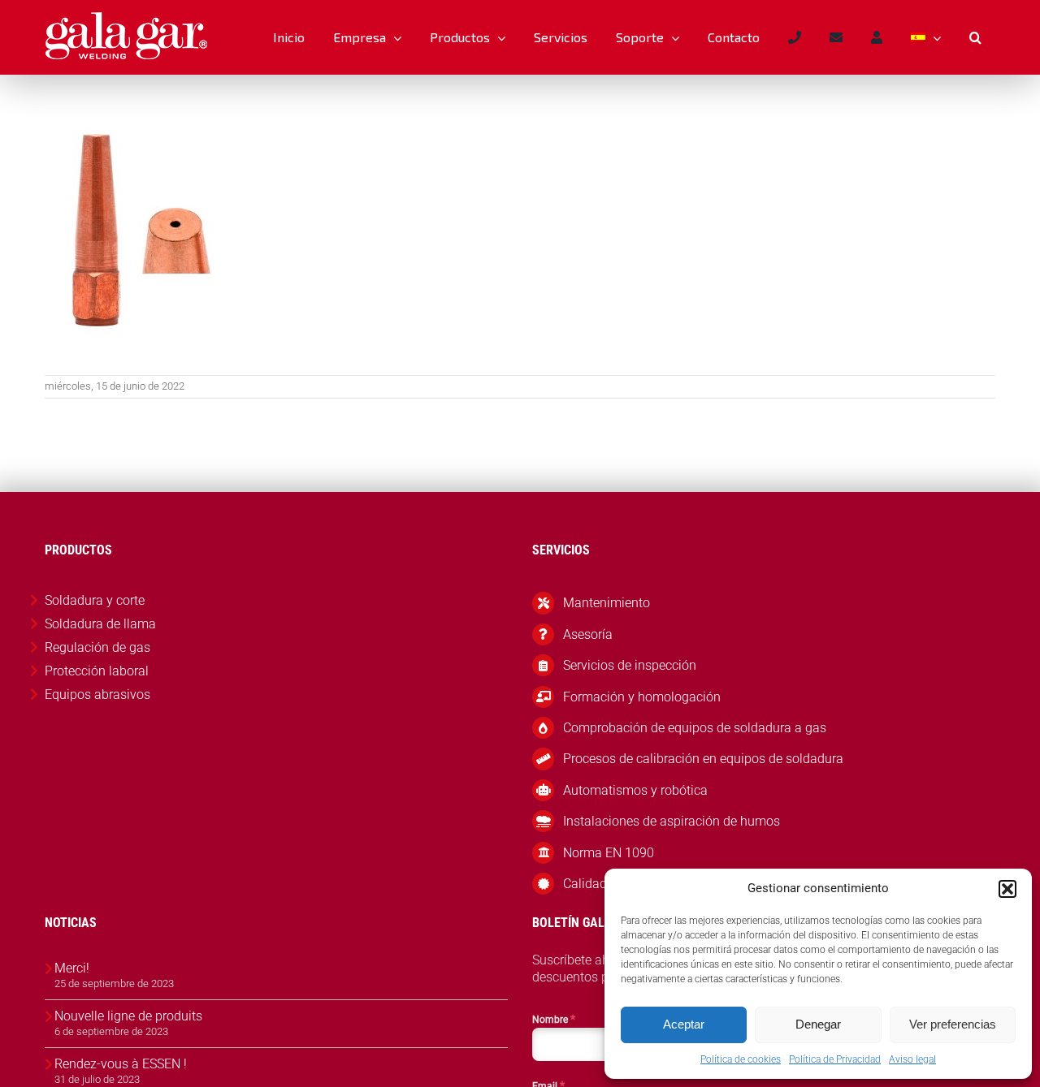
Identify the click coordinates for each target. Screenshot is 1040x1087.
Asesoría (588, 634)
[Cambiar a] (925, 37)
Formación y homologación (642, 697)
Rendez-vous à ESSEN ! (120, 1064)
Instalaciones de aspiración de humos (671, 821)
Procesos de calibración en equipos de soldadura (703, 758)
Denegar (818, 1024)
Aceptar (683, 1024)
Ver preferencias (952, 1024)
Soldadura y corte (95, 600)
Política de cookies (740, 1059)
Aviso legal (912, 1059)
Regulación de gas (97, 647)
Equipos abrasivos (97, 694)
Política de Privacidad (835, 1059)
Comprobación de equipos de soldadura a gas (694, 727)
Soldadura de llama (100, 624)
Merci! (71, 968)
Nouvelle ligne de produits (128, 1016)
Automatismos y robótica (635, 790)
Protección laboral (97, 671)
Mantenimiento (606, 602)
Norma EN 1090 (608, 853)
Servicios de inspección (629, 665)
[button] (1007, 889)
